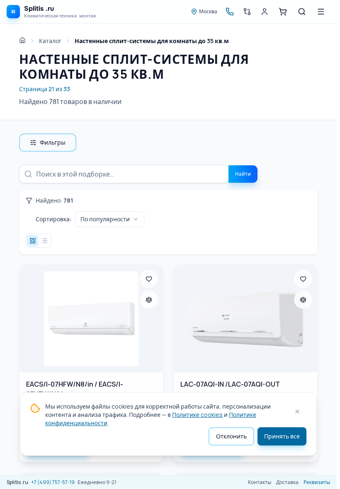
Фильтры (53, 142)
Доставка (287, 482)
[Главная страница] (22, 40)
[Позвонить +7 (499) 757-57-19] (229, 11)
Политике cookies (197, 415)
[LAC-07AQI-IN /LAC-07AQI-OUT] (245, 319)
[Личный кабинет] (264, 11)
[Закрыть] (297, 411)
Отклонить (231, 436)
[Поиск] (302, 11)
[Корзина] (283, 11)
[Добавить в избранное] (149, 279)
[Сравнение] (247, 11)
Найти (243, 173)
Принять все (282, 436)
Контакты (259, 482)
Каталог (50, 41)
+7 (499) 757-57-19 (53, 482)
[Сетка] (33, 241)
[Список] (44, 241)
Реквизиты (317, 482)
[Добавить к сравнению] (149, 299)
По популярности (105, 219)
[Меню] (321, 11)
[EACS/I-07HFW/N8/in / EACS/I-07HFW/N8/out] (91, 319)
